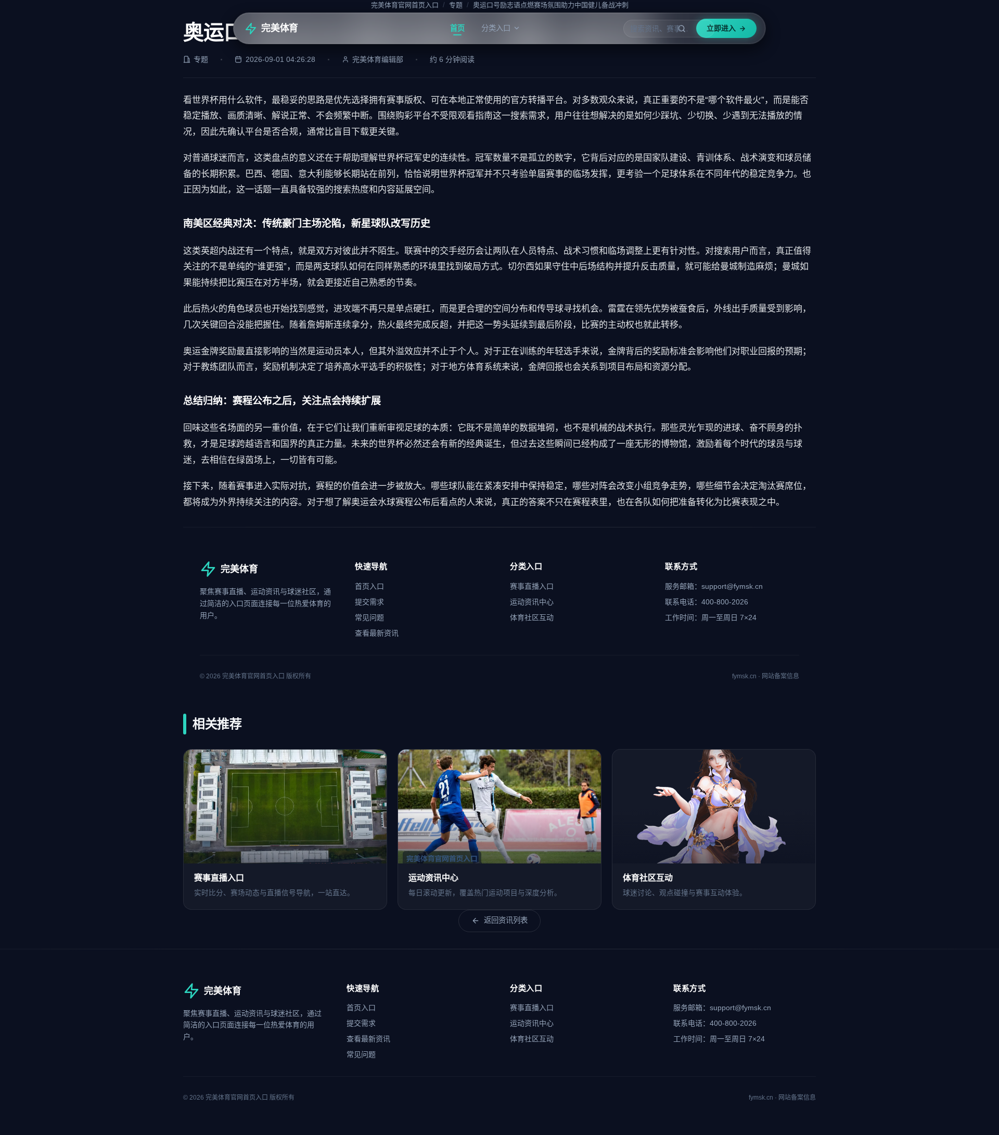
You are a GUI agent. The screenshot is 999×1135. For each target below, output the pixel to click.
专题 (456, 5)
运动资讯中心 (532, 602)
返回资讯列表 (506, 920)
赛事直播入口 (532, 586)
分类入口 (495, 28)
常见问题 (369, 617)
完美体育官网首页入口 (405, 5)
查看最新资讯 (377, 633)
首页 (457, 28)
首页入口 (369, 586)
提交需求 (369, 602)
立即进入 (721, 28)
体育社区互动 (532, 617)
